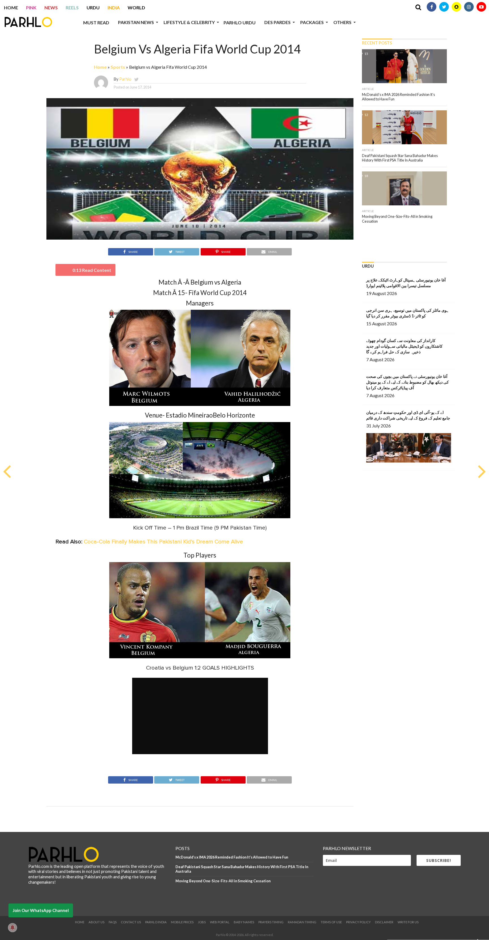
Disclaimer (384, 922)
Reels (72, 7)
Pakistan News (136, 22)
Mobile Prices (182, 922)
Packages (312, 22)
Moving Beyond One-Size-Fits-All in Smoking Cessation (223, 881)
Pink (31, 7)
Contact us (131, 922)
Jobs (202, 922)
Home (11, 7)
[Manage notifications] (12, 927)
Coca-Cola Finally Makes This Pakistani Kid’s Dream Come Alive (163, 542)
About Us (96, 922)
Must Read (96, 22)
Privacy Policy (358, 922)
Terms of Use (331, 922)
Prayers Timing (271, 922)
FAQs (113, 922)
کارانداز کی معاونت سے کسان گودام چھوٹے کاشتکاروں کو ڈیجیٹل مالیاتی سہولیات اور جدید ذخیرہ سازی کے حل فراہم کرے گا (404, 346)
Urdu (93, 7)
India (114, 7)
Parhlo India (156, 922)
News (51, 7)
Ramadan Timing (302, 922)
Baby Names (244, 922)
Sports (118, 67)
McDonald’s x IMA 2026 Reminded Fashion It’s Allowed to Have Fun (231, 857)
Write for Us (408, 922)
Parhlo (125, 79)
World (136, 7)
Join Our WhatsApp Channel (41, 910)
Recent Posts (377, 42)
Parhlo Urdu (240, 22)
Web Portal (220, 922)
